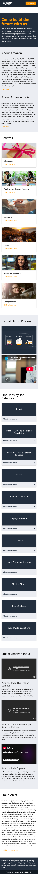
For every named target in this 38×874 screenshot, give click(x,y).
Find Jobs (31, 3)
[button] (8, 3)
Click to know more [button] (10, 419)
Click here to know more (10, 850)
